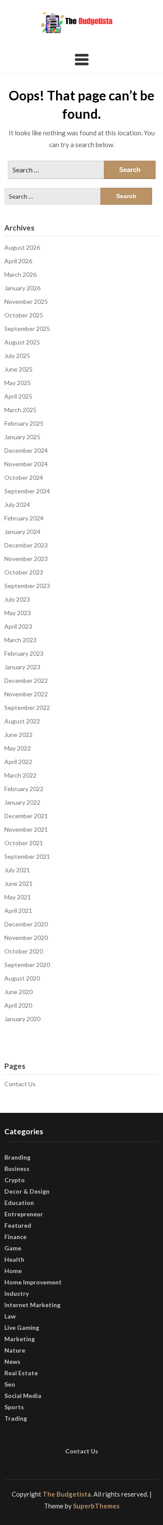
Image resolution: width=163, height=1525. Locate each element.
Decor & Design (27, 1191)
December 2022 (26, 680)
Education (19, 1202)
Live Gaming (21, 1327)
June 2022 (18, 734)
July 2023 (17, 599)
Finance (15, 1236)
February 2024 (23, 518)
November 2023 (26, 558)
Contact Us (20, 1084)
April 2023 (18, 626)
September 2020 (27, 964)
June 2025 (18, 369)
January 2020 (22, 1018)
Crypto (14, 1180)
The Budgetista (67, 1494)
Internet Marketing (32, 1304)
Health (14, 1259)
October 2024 (23, 477)
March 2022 (20, 775)
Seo (9, 1384)
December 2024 (26, 450)
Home (13, 1270)
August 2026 (22, 247)
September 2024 (27, 491)
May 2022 (17, 748)
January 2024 (22, 531)
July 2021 (17, 870)
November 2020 (26, 937)
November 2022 (26, 694)
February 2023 (23, 653)
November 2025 (26, 301)
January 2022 (22, 802)
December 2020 (26, 924)
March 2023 (20, 640)
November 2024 (26, 464)
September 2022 (27, 707)
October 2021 (23, 843)
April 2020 (18, 1005)
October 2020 (23, 951)
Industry (16, 1293)
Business (17, 1168)
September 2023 (27, 585)
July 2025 (17, 355)
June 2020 (18, 991)
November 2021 (26, 829)
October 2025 (23, 315)
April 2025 (18, 396)
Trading (15, 1418)
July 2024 (17, 504)
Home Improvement (33, 1282)
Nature (14, 1350)
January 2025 (22, 437)
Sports (14, 1407)
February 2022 (23, 788)
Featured (17, 1225)
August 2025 (22, 342)
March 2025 (20, 409)
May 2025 (17, 382)
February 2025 (23, 423)
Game (12, 1248)
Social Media (22, 1395)
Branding (17, 1157)
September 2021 (27, 856)
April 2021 (18, 910)
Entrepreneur (23, 1214)
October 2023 (23, 572)
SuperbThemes (96, 1506)
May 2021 (17, 897)
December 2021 (26, 815)
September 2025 (27, 328)
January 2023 (22, 667)
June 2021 (18, 883)
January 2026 (22, 288)
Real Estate (21, 1373)
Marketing (19, 1339)
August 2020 (22, 978)
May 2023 (17, 612)
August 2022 (22, 721)
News (12, 1361)
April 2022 (18, 761)
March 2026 (20, 274)
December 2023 (26, 545)
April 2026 (18, 261)
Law (10, 1316)
